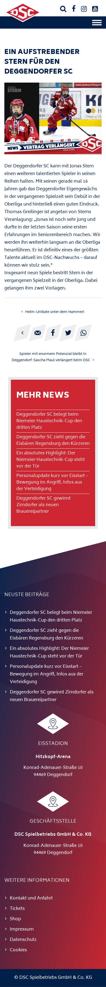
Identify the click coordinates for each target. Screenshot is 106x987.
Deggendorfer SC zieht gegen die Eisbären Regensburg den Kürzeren (53, 440)
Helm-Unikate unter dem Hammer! (54, 312)
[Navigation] (97, 24)
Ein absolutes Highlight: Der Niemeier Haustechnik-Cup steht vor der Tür (50, 459)
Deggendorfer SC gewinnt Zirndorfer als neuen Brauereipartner (43, 505)
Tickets (17, 909)
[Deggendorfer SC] (22, 21)
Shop (15, 919)
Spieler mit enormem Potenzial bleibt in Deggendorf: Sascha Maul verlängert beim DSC (51, 357)
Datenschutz (23, 940)
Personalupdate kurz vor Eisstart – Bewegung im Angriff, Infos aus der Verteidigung (52, 482)
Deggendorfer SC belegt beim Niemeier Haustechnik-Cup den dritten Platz (49, 421)
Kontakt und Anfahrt (31, 898)
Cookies (18, 950)
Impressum (22, 929)
